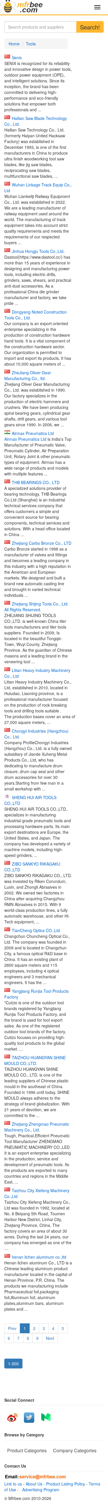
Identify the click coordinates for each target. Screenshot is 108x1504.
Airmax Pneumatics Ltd (33, 433)
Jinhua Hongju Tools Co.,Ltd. (38, 251)
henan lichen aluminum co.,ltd (39, 1257)
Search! (90, 27)
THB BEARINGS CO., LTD (36, 482)
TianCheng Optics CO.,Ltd (36, 930)
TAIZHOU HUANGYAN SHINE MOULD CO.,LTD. (35, 1060)
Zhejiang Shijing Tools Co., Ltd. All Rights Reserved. (36, 606)
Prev (12, 1328)
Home (14, 44)
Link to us (13, 1484)
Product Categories (27, 1450)
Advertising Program (39, 1489)
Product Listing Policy (65, 1484)
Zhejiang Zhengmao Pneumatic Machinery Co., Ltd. (36, 1127)
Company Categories (74, 1450)
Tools (31, 44)
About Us (34, 1484)
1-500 (13, 1363)
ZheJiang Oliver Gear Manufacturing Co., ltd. (27, 375)
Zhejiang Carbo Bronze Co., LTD (41, 543)
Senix (17, 57)
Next (50, 1338)
